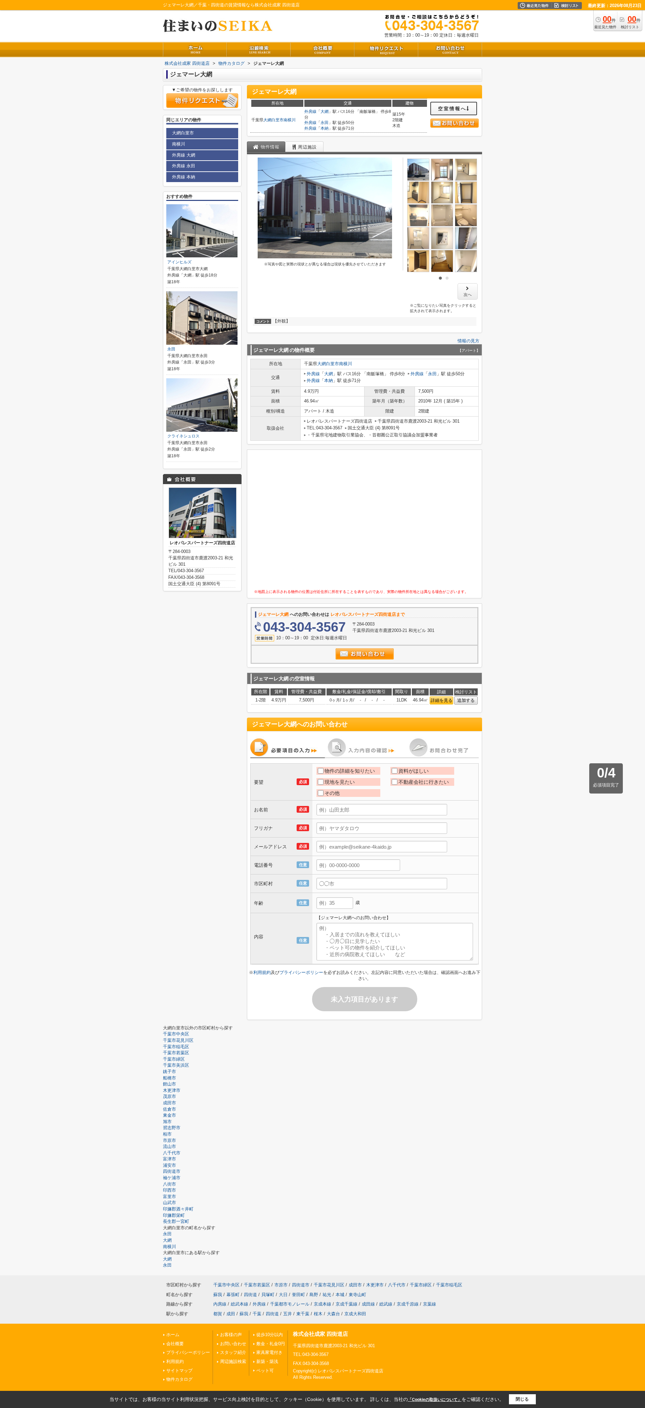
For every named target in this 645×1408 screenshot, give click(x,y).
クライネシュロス (183, 436)
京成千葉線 (346, 1304)
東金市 (169, 1115)
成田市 (169, 1102)
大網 (324, 111)
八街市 (169, 1184)
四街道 (250, 1294)
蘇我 (217, 1294)
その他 (332, 793)
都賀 (217, 1313)
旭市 (167, 1121)
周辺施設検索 (233, 1361)
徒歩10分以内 (269, 1334)
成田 (230, 1313)
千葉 (257, 1313)
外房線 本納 (183, 176)
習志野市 (171, 1127)
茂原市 (169, 1096)
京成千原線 (408, 1304)
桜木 (318, 1313)
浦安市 (169, 1165)
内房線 (219, 1304)
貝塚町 (267, 1294)
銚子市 (169, 1071)
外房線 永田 (183, 165)
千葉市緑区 (174, 1059)
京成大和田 (355, 1313)
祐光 (326, 1294)
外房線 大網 (183, 155)
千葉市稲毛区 (176, 1046)
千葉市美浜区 (176, 1065)
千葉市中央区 (176, 1033)
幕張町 (233, 1294)
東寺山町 (357, 1294)
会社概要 (175, 1343)
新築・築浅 (267, 1361)
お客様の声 (231, 1334)
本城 (340, 1294)
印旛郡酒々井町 (178, 1208)
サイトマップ (179, 1370)
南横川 (290, 120)
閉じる (522, 1399)
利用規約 (262, 972)
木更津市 (171, 1090)
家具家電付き (269, 1352)
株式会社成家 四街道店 (320, 1334)
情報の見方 (468, 340)
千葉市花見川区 (178, 1040)
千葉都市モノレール (289, 1304)
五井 (287, 1313)
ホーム (172, 1334)
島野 (313, 1294)
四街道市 (171, 1171)
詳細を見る (442, 700)
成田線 (368, 1304)
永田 (324, 122)
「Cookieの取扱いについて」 (435, 1399)
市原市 (169, 1140)
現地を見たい (340, 782)
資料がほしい (413, 771)
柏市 (167, 1134)
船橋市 (169, 1077)
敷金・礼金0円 (270, 1343)
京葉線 (429, 1304)
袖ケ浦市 (171, 1177)
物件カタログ (179, 1379)
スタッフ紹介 (233, 1352)
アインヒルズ (179, 262)
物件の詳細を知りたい (350, 771)
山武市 (169, 1202)
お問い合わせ (233, 1343)
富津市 (169, 1158)
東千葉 (302, 1313)
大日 (283, 1294)
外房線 (310, 111)
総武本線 (239, 1304)
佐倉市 (169, 1109)
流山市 (169, 1146)
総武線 (385, 1304)
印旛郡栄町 (174, 1215)
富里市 (169, 1196)
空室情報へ (452, 108)
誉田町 (298, 1294)
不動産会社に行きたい (423, 782)
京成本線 (322, 1304)
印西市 (169, 1190)
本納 (324, 128)
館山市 (169, 1083)
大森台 (333, 1313)
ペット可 (265, 1370)
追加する (466, 700)
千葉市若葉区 (176, 1052)
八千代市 (171, 1152)
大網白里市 (273, 120)
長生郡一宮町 (176, 1221)
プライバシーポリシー (301, 972)
